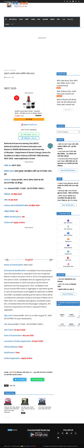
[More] (49, 80)
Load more (67, 109)
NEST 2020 (12, 385)
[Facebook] (64, 1)
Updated (59, 96)
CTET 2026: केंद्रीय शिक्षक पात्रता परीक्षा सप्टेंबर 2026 (44, 408)
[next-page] (8, 417)
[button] (77, 10)
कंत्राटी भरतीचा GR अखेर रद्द (66, 289)
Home (6, 70)
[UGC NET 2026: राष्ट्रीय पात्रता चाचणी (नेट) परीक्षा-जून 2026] (25, 401)
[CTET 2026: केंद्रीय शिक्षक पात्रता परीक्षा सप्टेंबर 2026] (42, 401)
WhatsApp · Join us (30, 134)
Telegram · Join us (30, 138)
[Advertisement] (42, 51)
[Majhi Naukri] (18, 4)
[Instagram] (67, 1)
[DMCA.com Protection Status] (12, 430)
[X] (76, 1)
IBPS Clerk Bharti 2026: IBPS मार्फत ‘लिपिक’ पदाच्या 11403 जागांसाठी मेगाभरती (67, 83)
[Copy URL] (44, 80)
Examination (12, 70)
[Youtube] (58, 438)
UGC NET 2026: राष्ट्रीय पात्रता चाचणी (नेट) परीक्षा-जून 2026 (28, 409)
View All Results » (68, 205)
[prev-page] (5, 417)
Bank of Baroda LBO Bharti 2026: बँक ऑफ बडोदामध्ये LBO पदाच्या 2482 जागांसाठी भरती (66, 102)
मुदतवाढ (23, 413)
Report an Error (29, 124)
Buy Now (29, 119)
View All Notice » (68, 294)
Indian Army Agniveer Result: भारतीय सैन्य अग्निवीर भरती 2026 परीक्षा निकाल (68, 185)
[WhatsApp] (79, 1)
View (21, 347)
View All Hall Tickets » (68, 170)
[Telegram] (73, 1)
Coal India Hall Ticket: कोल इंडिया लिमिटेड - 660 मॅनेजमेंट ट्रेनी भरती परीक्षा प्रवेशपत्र (66, 153)
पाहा (16, 211)
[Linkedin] (70, 1)
